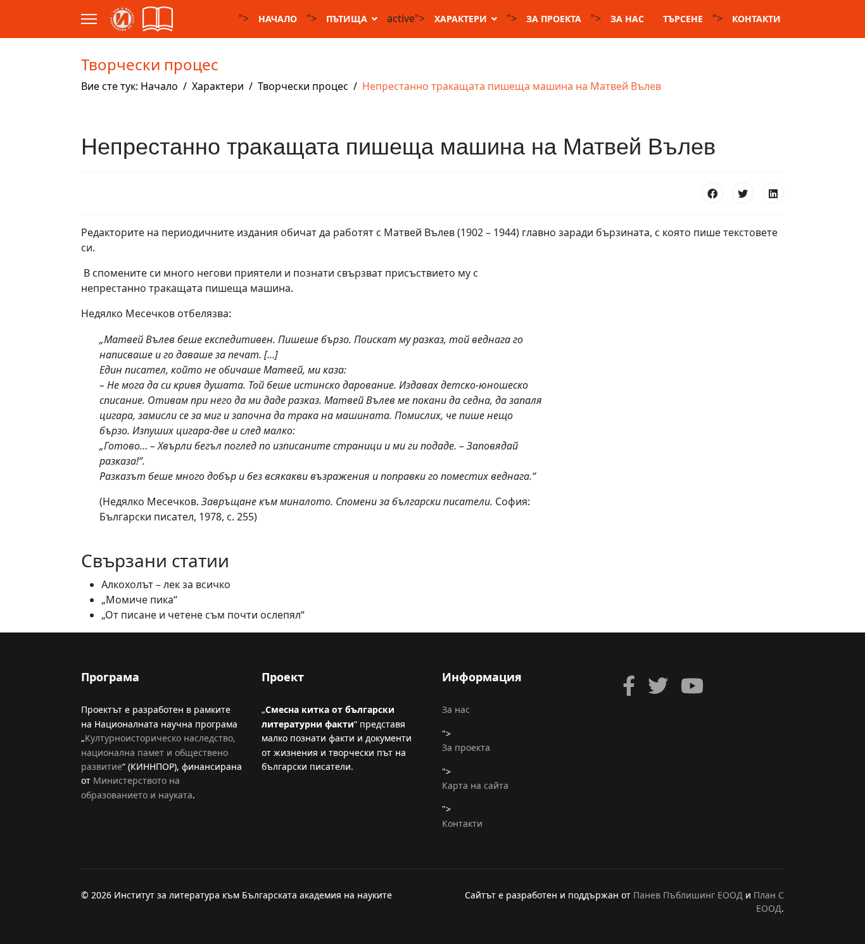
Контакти (756, 19)
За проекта (553, 19)
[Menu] (89, 19)
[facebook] (628, 685)
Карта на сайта (475, 785)
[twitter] (658, 685)
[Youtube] (692, 685)
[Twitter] (743, 193)
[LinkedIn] (773, 193)
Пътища (346, 19)
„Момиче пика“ (139, 600)
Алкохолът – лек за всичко (165, 584)
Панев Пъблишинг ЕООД (688, 895)
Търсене (683, 19)
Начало (277, 19)
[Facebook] (712, 193)
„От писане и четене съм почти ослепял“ (203, 615)
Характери (460, 19)
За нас (627, 19)
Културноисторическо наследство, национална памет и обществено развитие (158, 752)
